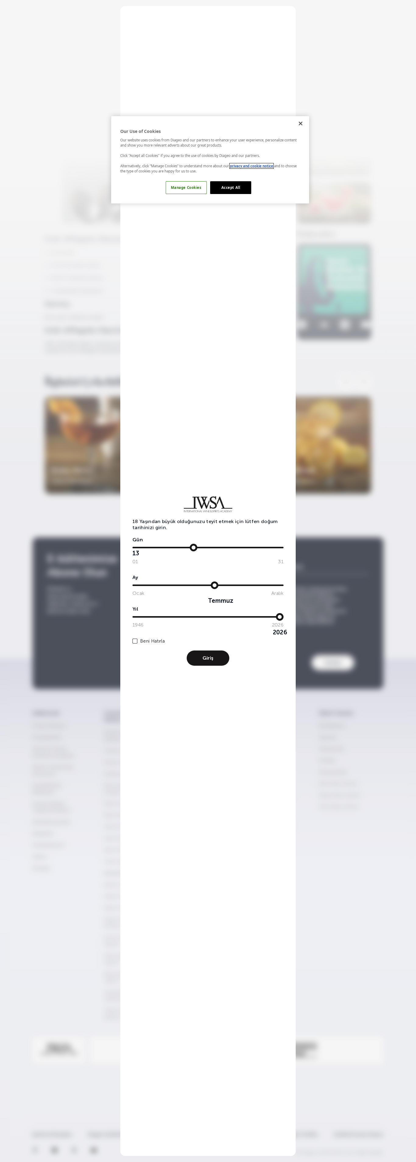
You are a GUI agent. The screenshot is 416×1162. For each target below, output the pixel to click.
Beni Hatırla (152, 641)
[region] (210, 159)
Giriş (208, 658)
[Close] (300, 123)
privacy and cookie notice (251, 166)
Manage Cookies (186, 187)
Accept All (230, 187)
